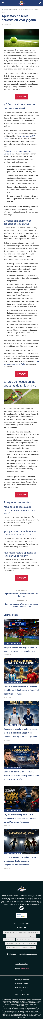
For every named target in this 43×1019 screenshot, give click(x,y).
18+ (21, 991)
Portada (4, 9)
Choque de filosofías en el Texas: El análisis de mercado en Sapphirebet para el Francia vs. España (21, 775)
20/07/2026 (8, 655)
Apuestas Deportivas (10, 932)
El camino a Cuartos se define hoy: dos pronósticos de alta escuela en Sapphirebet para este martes (20, 861)
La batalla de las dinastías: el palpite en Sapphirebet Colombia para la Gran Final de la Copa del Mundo (21, 690)
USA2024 (32, 947)
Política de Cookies (21, 983)
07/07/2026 (8, 868)
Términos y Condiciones (22, 979)
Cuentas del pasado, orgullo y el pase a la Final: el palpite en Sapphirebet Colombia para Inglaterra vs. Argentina (20, 733)
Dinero (27, 939)
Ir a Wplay (21, 97)
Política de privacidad (22, 994)
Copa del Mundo (12, 643)
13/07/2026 (8, 783)
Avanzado (22, 932)
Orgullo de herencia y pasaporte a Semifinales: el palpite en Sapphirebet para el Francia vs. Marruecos (20, 818)
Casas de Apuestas (29, 936)
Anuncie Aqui (22, 964)
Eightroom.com (25, 968)
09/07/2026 (8, 825)
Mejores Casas (20, 943)
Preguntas (24, 947)
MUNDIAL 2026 (31, 943)
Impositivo (35, 939)
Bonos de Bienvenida (14, 936)
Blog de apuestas (12, 9)
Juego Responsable (21, 987)
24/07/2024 (7, 24)
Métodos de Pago (13, 947)
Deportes (20, 939)
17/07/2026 (8, 697)
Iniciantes (9, 943)
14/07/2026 (8, 740)
